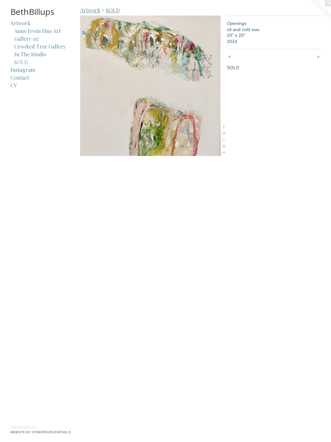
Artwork (20, 23)
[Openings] (150, 86)
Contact (19, 77)
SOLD (21, 62)
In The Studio (30, 54)
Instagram (22, 69)
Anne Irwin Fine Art (37, 31)
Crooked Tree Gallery (40, 46)
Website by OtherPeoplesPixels (40, 432)
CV (13, 85)
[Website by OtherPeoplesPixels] (318, 13)
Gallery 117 (26, 38)
